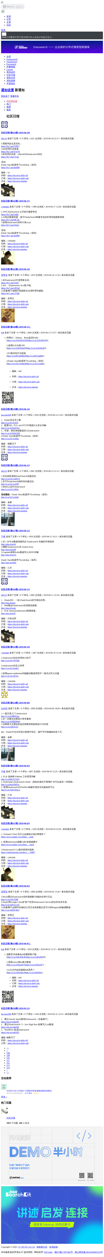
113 (8, 1065)
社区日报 (10, 75)
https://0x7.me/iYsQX (10, 151)
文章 (8, 22)
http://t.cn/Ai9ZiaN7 (16, 965)
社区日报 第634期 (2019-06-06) (15, 703)
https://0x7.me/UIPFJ (10, 146)
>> (7, 1072)
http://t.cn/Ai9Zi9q (33, 972)
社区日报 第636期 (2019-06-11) (15, 589)
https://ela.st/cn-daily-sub (18, 178)
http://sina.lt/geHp (8, 563)
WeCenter (48, 1252)
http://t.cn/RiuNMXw (10, 784)
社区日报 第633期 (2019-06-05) (15, 766)
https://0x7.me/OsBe (10, 214)
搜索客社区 (42, 1247)
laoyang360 (6, 415)
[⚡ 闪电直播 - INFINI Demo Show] (52, 1183)
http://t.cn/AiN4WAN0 (17, 340)
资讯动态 (10, 72)
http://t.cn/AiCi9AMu (10, 660)
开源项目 (10, 83)
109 (8, 1055)
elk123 (4, 138)
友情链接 (53, 1247)
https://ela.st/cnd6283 (10, 1032)
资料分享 (10, 78)
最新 (8, 110)
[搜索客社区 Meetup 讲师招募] (52, 1243)
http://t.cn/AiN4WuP (36, 348)
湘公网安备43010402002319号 (89, 1252)
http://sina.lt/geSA (8, 555)
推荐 (8, 107)
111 (7, 1060)
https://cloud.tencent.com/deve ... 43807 (18, 852)
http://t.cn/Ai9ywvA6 (10, 905)
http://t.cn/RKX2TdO (10, 779)
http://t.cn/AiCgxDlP (10, 484)
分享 (8, 19)
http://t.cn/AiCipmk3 (10, 668)
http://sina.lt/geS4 (8, 544)
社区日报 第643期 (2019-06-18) (15, 132)
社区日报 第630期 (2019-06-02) (15, 886)
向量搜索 (10, 67)
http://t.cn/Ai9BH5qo (10, 716)
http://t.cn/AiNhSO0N (10, 433)
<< (7, 1048)
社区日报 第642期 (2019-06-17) (15, 201)
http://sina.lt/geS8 (8, 549)
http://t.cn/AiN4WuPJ (16, 348)
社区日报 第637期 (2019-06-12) (15, 531)
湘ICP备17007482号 (63, 1252)
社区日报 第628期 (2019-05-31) (15, 1008)
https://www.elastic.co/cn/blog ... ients (17, 837)
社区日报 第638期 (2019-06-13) (15, 465)
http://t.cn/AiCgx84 (34, 364)
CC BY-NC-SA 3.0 (26, 1247)
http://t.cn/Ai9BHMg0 (10, 721)
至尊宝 (4, 275)
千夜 (3, 536)
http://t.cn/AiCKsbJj (9, 423)
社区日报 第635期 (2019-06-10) (15, 647)
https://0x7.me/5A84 (10, 283)
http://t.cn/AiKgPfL (35, 957)
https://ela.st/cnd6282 (10, 1027)
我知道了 (5, 96)
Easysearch (11, 64)
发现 (8, 16)
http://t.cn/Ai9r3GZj (9, 727)
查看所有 (14, 96)
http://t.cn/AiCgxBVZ (10, 479)
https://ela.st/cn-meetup (17, 181)
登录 (3, 30)
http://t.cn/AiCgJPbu (10, 489)
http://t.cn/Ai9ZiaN (34, 965)
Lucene (9, 69)
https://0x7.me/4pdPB (10, 167)
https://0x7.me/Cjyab (10, 157)
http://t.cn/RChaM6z (16, 356)
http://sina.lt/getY (8, 613)
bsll (2, 332)
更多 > (4, 1097)
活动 (8, 25)
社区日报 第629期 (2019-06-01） (16, 943)
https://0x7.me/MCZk (10, 220)
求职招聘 (10, 80)
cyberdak (5, 207)
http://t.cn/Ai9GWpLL (10, 790)
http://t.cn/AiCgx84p (16, 364)
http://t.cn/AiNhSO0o (10, 428)
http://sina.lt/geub (8, 608)
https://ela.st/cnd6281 (10, 1022)
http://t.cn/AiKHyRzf (10, 910)
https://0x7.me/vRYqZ (10, 288)
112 (8, 1063)
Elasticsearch (12, 59)
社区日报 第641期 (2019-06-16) (15, 269)
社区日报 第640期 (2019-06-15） (16, 327)
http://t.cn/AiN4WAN (37, 340)
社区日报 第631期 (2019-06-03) (15, 823)
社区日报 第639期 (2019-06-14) (15, 409)
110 (8, 1058)
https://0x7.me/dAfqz (10, 225)
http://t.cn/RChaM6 (34, 356)
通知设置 (7, 90)
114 (8, 1068)
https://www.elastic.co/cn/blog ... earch (17, 844)
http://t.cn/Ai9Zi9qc (15, 972)
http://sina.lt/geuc (8, 603)
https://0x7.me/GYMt (10, 293)
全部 (8, 56)
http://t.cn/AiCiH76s (9, 676)
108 (8, 1053)
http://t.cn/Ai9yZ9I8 (9, 899)
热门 (8, 104)
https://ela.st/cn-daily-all (18, 175)
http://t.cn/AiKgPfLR (16, 957)
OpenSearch (11, 62)
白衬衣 (4, 708)
